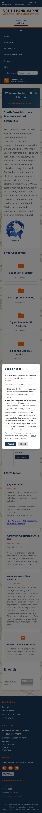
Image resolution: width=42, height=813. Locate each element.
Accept (11, 444)
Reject (23, 444)
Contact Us (17, 438)
